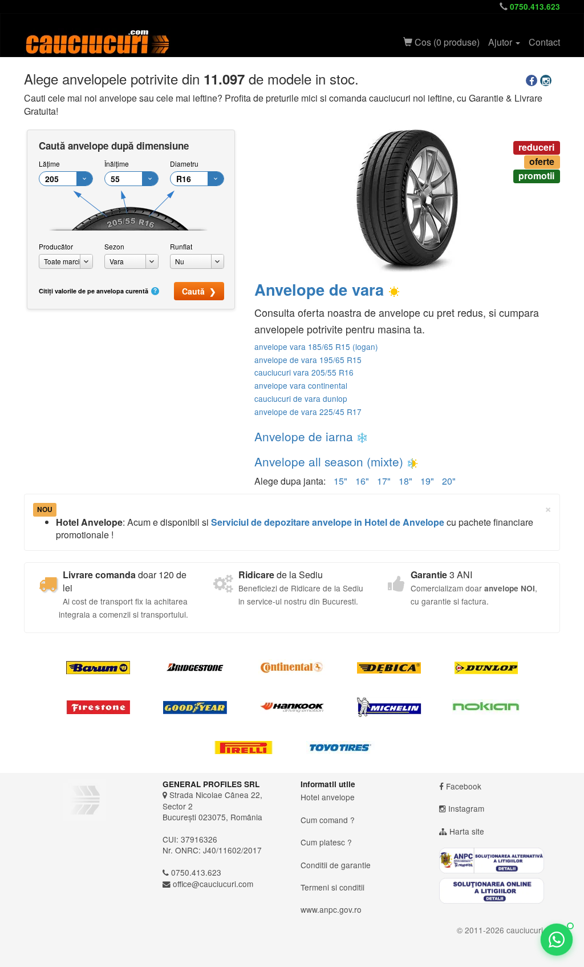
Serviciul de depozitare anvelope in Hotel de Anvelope (327, 522)
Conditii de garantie (336, 865)
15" (340, 480)
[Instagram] (547, 80)
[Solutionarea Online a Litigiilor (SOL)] (500, 891)
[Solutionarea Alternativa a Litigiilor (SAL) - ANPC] (500, 860)
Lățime (49, 163)
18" (405, 480)
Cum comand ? (328, 819)
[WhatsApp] (557, 940)
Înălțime (116, 163)
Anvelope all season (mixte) (328, 461)
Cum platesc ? (326, 842)
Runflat (181, 246)
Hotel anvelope (328, 797)
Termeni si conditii (332, 887)
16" (362, 480)
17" (384, 480)
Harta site (466, 831)
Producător (56, 246)
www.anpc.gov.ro (331, 909)
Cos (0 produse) (446, 42)
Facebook (463, 786)
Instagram (466, 808)
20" (449, 480)
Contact (544, 42)
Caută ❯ (199, 291)
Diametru (184, 163)
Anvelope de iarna (303, 436)
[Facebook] (533, 80)
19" (427, 480)
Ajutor (501, 42)
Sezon (114, 246)
